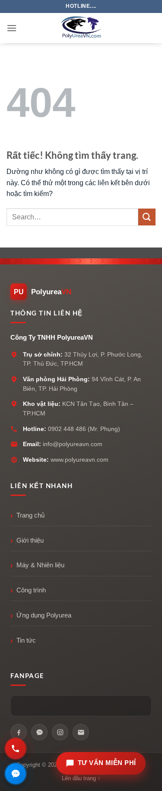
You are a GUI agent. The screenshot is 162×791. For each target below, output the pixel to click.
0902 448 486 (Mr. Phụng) (84, 428)
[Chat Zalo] (15, 773)
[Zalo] (39, 732)
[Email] (81, 732)
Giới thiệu (30, 540)
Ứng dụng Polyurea (43, 615)
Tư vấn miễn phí (107, 762)
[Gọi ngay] (15, 748)
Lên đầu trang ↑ (81, 778)
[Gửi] (147, 217)
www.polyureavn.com (79, 459)
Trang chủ (30, 515)
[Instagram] (60, 732)
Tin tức (26, 640)
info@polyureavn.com (72, 444)
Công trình (31, 590)
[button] (11, 28)
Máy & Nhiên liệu (40, 565)
